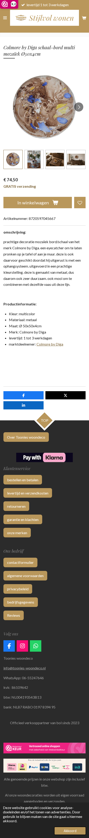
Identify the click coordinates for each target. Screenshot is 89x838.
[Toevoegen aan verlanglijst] (80, 202)
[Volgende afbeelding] (78, 107)
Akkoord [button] (70, 831)
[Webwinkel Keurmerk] (44, 749)
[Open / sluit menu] (5, 18)
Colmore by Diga (50, 344)
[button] (13, 159)
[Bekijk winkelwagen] (84, 18)
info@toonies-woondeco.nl (24, 668)
